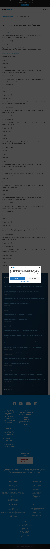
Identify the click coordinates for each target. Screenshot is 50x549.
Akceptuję (17, 278)
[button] (39, 267)
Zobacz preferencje (33, 278)
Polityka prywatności (25, 281)
